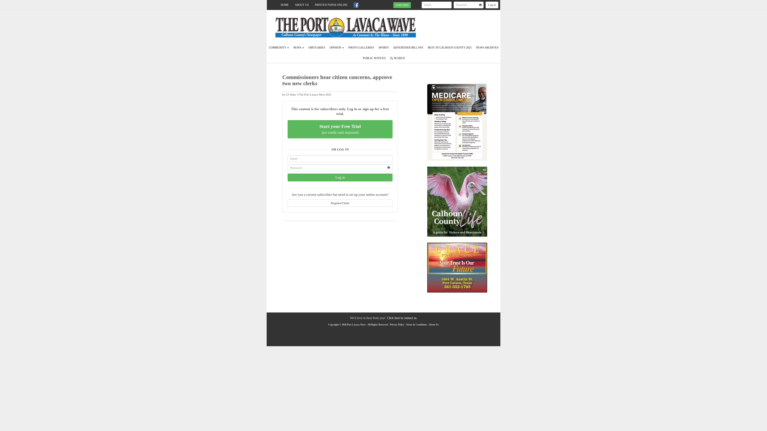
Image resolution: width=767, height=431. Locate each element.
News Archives (487, 47)
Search (399, 58)
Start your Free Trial (340, 129)
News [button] (297, 47)
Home (285, 4)
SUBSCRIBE (402, 5)
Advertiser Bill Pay (408, 47)
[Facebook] (356, 5)
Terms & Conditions (416, 324)
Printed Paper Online (331, 4)
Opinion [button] (336, 47)
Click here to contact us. (402, 318)
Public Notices (374, 58)
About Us (302, 4)
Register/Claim (340, 203)
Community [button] (278, 47)
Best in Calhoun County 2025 (450, 47)
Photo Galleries (361, 47)
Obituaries (316, 47)
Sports (384, 47)
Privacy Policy (397, 324)
